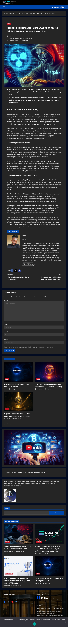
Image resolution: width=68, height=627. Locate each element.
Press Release (8, 573)
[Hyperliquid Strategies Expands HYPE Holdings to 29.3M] (18, 372)
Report (7, 541)
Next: (51, 278)
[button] (4, 7)
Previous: (18, 277)
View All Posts (28, 264)
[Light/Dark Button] (62, 7)
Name (6, 324)
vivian (10, 36)
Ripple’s (20, 119)
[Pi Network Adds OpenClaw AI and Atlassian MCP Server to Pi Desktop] (49, 372)
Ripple (41, 182)
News (8, 23)
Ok (34, 624)
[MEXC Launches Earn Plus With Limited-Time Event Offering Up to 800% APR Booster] (18, 566)
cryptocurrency (36, 217)
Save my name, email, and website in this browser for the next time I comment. (29, 347)
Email (6, 332)
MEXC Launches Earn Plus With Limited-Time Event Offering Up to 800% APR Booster (17, 580)
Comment (7, 300)
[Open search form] (65, 7)
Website (6, 339)
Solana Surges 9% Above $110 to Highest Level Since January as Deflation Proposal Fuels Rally (47, 548)
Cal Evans (7, 418)
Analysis (39, 541)
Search (7, 508)
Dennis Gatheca (40, 389)
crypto (51, 147)
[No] (66, 622)
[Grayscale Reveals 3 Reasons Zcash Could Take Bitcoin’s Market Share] (18, 401)
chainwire (7, 585)
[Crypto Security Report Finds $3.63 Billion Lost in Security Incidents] (18, 534)
